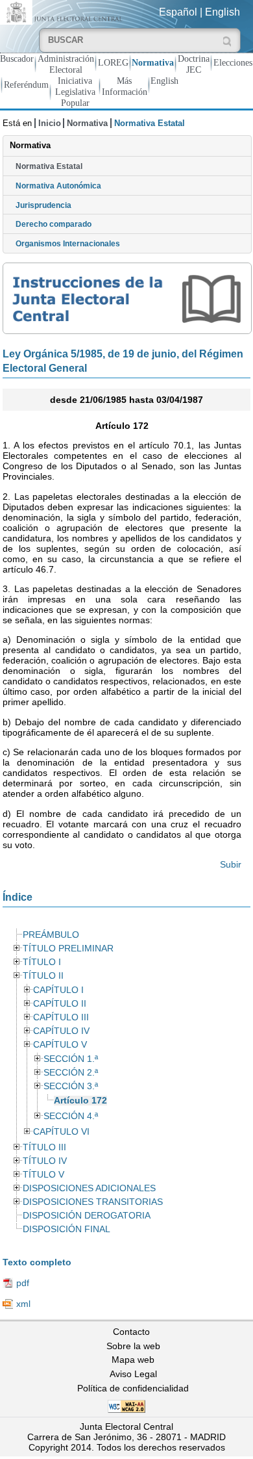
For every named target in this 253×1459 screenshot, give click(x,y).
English (222, 12)
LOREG (113, 62)
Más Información (124, 86)
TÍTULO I (42, 962)
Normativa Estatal (49, 166)
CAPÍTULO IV (61, 1031)
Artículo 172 (80, 1100)
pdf (22, 1283)
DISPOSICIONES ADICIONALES (89, 1188)
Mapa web (133, 1359)
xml (23, 1303)
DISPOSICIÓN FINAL (66, 1229)
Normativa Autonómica (58, 185)
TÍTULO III (44, 1147)
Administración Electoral (66, 64)
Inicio (49, 123)
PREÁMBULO (51, 935)
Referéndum (26, 84)
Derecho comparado (53, 224)
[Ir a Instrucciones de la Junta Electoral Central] (127, 298)
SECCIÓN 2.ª (70, 1073)
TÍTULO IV (45, 1161)
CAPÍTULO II (59, 1004)
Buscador (17, 58)
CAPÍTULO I (58, 990)
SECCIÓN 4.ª (70, 1116)
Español (178, 12)
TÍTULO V (43, 1175)
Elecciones (232, 62)
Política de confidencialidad (133, 1388)
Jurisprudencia (43, 205)
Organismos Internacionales (68, 243)
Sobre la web (133, 1346)
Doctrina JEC (194, 64)
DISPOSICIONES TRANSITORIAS (93, 1202)
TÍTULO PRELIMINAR (68, 948)
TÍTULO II (43, 976)
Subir (230, 864)
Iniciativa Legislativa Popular (75, 91)
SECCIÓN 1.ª (70, 1059)
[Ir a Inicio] (63, 11)
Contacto (131, 1331)
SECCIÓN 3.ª (70, 1086)
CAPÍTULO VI (61, 1132)
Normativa (153, 62)
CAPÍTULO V (60, 1045)
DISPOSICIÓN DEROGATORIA (87, 1215)
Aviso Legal (133, 1374)
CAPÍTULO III (61, 1017)
